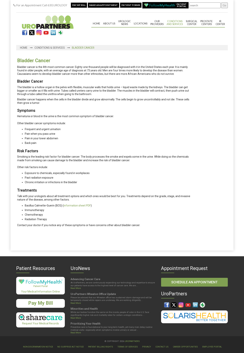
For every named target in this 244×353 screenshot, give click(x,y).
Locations (140, 23)
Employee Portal (212, 347)
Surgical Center (191, 23)
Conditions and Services (175, 23)
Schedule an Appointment (194, 282)
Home (96, 23)
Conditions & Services (50, 47)
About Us (109, 23)
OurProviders (157, 23)
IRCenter (220, 23)
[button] (165, 5)
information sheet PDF (77, 205)
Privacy (146, 347)
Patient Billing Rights (100, 347)
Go (224, 5)
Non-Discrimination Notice (38, 347)
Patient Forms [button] (130, 5)
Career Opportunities (185, 347)
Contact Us (162, 347)
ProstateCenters (206, 23)
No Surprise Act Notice (70, 347)
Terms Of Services (127, 347)
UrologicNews (124, 23)
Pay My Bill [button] (79, 5)
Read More (76, 288)
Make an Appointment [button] (103, 5)
